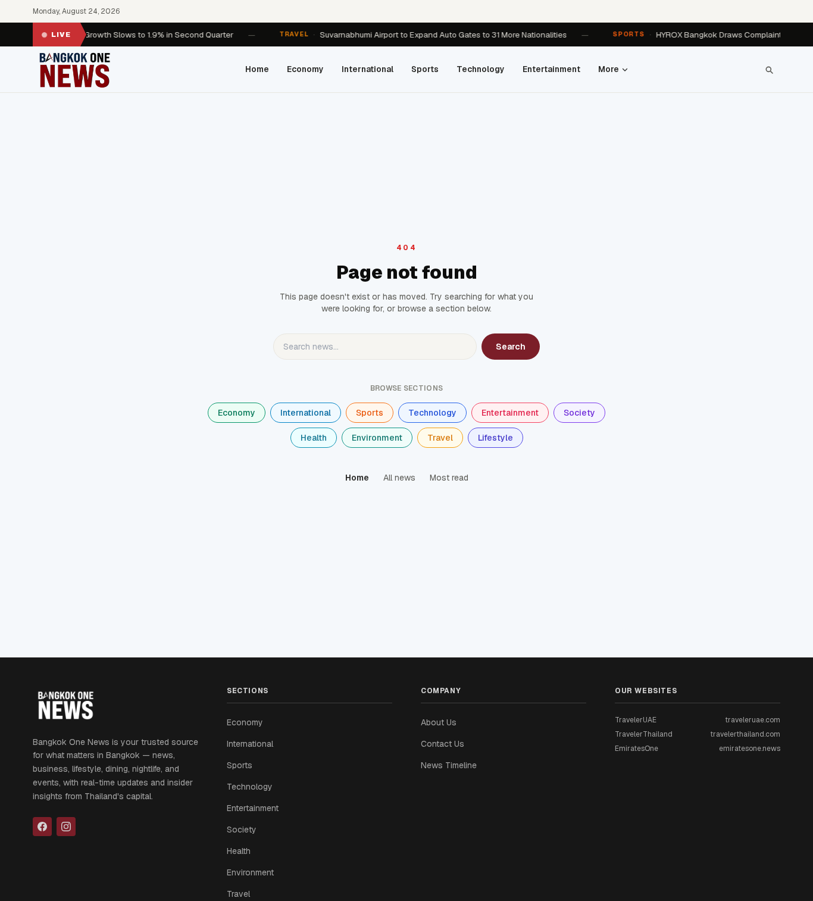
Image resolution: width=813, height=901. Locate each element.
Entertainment (551, 69)
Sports (425, 69)
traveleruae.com (752, 720)
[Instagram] (66, 826)
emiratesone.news (749, 748)
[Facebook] (42, 826)
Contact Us (442, 743)
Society (579, 412)
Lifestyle (495, 437)
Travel (440, 437)
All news (399, 477)
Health (314, 437)
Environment (377, 437)
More (608, 69)
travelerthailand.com (745, 734)
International (367, 69)
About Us (438, 722)
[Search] (769, 69)
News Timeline (449, 765)
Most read (449, 477)
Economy (305, 69)
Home (257, 69)
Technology (480, 69)
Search (511, 346)
